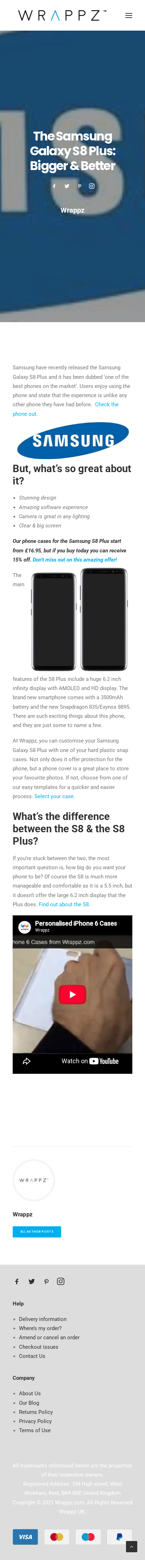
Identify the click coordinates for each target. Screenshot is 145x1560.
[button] (129, 15)
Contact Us (32, 1356)
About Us (30, 1393)
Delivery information (43, 1319)
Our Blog (29, 1403)
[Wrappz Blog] (60, 15)
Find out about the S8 (64, 904)
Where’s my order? (40, 1328)
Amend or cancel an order (49, 1337)
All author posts (36, 1231)
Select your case (54, 796)
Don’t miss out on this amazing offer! (75, 560)
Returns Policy (36, 1412)
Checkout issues (38, 1347)
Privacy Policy (35, 1421)
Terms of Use (35, 1430)
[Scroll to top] (131, 1546)
